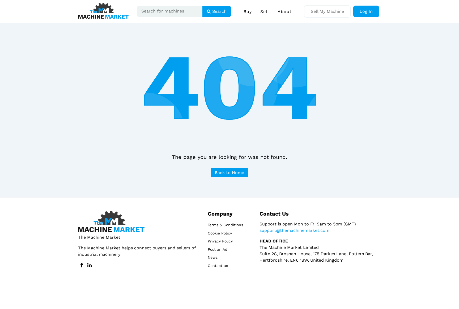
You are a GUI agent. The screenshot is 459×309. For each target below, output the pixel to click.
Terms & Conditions (225, 225)
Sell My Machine (327, 11)
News (213, 257)
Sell (264, 11)
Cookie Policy (220, 233)
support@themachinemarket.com (294, 230)
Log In (366, 11)
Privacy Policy (220, 241)
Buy (248, 11)
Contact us (218, 265)
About (285, 11)
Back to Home (229, 172)
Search (219, 11)
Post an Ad (217, 249)
